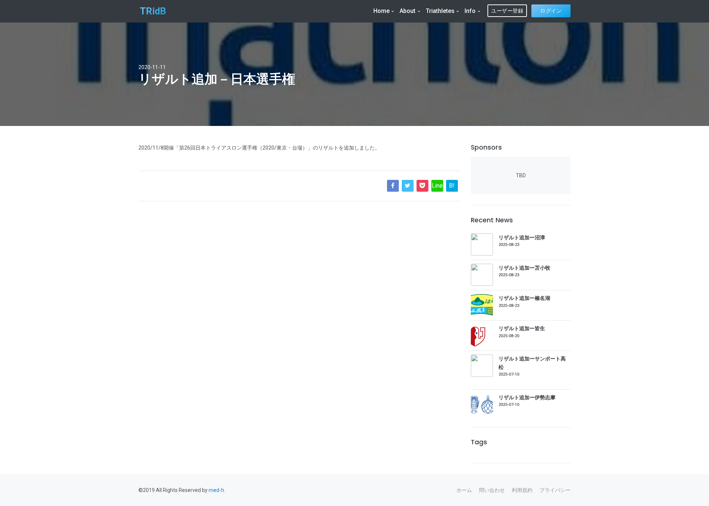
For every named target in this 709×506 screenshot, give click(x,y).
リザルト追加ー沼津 (522, 237)
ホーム (464, 490)
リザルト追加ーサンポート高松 (532, 363)
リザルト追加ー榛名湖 (524, 298)
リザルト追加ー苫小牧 (524, 268)
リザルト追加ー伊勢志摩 (527, 397)
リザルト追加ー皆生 (522, 328)
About (407, 10)
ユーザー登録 (507, 11)
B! (452, 185)
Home (381, 10)
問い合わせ (492, 490)
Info (470, 10)
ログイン (551, 11)
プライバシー (555, 490)
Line (437, 185)
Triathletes (440, 10)
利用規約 (522, 490)
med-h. (217, 490)
